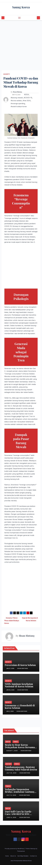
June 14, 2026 (11, 817)
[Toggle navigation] (19, 17)
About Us (13, 856)
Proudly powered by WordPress (15, 848)
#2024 (26, 94)
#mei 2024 (27, 101)
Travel (15, 741)
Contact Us (33, 856)
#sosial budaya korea (19, 106)
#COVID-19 (28, 98)
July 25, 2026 (11, 773)
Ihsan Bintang (17, 92)
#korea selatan (16, 101)
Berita (8, 741)
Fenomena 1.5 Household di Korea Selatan (20, 706)
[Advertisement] (21, 42)
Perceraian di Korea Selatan (20, 665)
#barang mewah (17, 98)
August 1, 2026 (12, 750)
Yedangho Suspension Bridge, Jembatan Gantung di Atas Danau (19, 792)
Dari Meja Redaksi (22, 856)
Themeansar (21, 851)
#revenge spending (18, 103)
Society (6, 74)
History (8, 764)
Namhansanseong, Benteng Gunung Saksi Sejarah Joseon (21, 768)
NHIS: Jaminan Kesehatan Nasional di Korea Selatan (19, 685)
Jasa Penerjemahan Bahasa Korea (21, 860)
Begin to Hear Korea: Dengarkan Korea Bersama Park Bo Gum (20, 747)
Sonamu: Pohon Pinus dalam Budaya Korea (11, 620)
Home (7, 856)
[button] (35, 18)
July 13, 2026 (11, 795)
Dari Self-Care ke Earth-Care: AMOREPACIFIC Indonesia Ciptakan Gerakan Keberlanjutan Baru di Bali (21, 815)
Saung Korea (21, 7)
